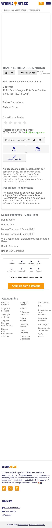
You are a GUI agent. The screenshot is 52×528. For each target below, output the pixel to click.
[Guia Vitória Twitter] (11, 488)
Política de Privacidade (37, 525)
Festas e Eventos (5, 303)
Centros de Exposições (25, 337)
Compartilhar (29, 73)
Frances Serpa (8, 224)
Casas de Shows (24, 325)
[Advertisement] (26, 39)
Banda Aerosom (9, 246)
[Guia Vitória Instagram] (18, 488)
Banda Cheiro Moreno (12, 251)
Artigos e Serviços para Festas (6, 322)
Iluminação (43, 324)
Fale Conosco (10, 511)
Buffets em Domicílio (24, 313)
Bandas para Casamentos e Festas (7, 332)
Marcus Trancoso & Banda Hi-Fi (17, 229)
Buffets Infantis (23, 319)
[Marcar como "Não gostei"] (12, 73)
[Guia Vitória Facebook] (5, 488)
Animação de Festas (5, 315)
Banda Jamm (8, 220)
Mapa (14, 151)
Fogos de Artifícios (42, 319)
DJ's (40, 306)
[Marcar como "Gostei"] (6, 73)
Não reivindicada (45, 73)
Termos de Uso (23, 525)
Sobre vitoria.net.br (12, 508)
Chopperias (43, 302)
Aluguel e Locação (5, 309)
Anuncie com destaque (26, 285)
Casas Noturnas (24, 331)
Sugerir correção (14, 159)
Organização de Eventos (44, 329)
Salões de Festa (42, 335)
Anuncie (7, 515)
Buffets (23, 308)
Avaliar (37, 151)
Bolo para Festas (24, 303)
